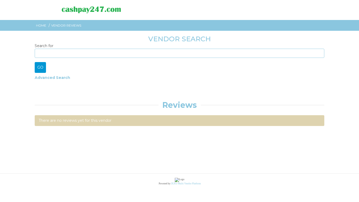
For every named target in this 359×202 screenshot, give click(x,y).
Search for (44, 45)
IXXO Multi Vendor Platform (186, 183)
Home (41, 25)
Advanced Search (52, 77)
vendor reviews (66, 25)
